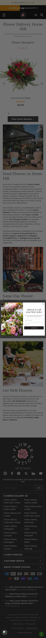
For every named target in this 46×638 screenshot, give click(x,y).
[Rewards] (5, 632)
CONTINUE (34, 328)
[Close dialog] (43, 304)
